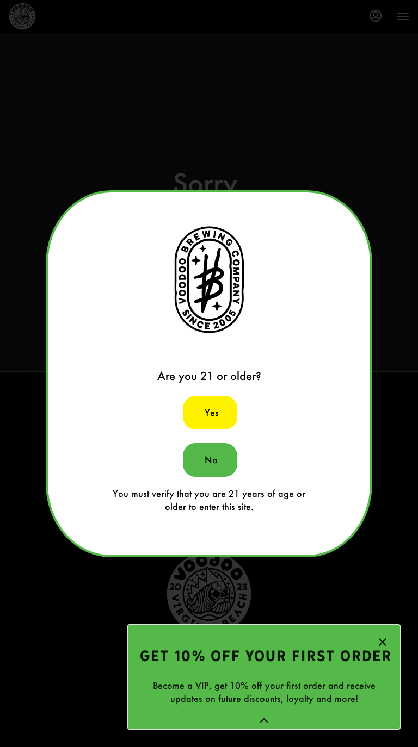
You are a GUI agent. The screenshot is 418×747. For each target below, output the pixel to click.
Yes (212, 412)
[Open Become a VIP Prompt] (264, 720)
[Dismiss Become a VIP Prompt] (383, 642)
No (211, 459)
